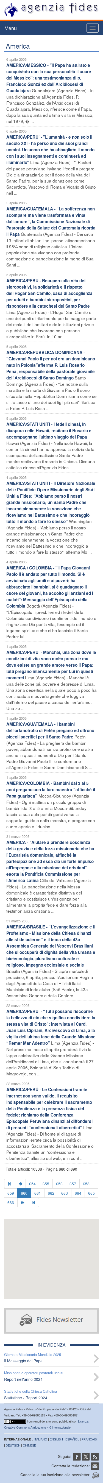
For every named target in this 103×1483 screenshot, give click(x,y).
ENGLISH (56, 1439)
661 (37, 1193)
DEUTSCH (13, 1445)
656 (59, 1183)
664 (78, 1193)
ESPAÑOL (72, 1439)
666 (10, 1202)
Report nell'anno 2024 (23, 1379)
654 (32, 1183)
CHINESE (29, 1445)
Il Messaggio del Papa (23, 1360)
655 (46, 1183)
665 (91, 1193)
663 (64, 1193)
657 (72, 1183)
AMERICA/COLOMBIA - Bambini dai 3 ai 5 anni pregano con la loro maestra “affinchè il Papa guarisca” (50, 789)
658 (86, 1183)
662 (51, 1193)
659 (10, 1193)
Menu (10, 27)
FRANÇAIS (89, 1439)
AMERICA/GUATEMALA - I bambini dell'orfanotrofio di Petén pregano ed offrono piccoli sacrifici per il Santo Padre (50, 730)
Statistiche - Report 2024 (25, 1397)
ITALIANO (40, 1439)
